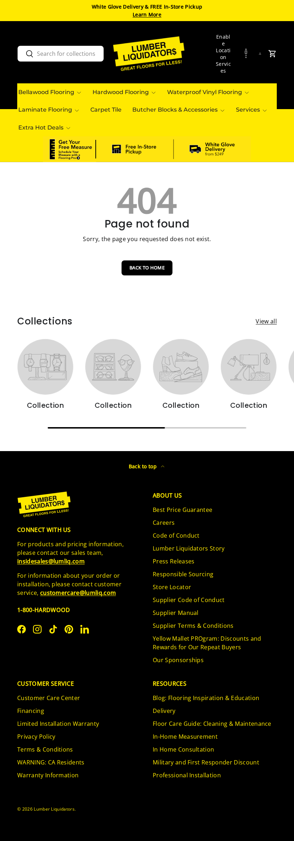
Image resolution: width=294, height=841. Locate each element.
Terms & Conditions (45, 749)
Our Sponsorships (178, 660)
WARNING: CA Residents (51, 762)
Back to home (147, 267)
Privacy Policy (36, 736)
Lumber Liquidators (54, 809)
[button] (272, 54)
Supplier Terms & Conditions (193, 626)
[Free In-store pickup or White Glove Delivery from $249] (173, 149)
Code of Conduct (176, 535)
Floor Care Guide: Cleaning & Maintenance (212, 724)
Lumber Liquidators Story (189, 548)
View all (266, 321)
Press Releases (173, 561)
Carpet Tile (106, 109)
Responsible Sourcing (183, 574)
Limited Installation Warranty (58, 724)
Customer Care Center (48, 698)
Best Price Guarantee (182, 510)
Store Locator (172, 587)
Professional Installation (187, 775)
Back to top (143, 466)
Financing (30, 711)
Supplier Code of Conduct (189, 600)
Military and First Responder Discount (206, 762)
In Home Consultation (183, 749)
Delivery (164, 711)
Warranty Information (48, 775)
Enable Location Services (223, 53)
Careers (164, 523)
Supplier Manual (176, 613)
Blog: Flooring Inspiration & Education (206, 698)
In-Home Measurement (185, 736)
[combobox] (61, 54)
